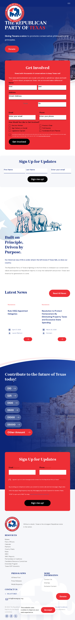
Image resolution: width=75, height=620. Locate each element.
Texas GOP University (12, 566)
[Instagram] (7, 616)
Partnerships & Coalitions (13, 559)
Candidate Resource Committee (16, 561)
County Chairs (9, 549)
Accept (48, 609)
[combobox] (23, 104)
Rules (6, 552)
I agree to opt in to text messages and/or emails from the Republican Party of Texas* (39, 479)
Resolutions (11, 305)
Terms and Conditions (60, 607)
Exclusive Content (50, 586)
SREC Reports (9, 556)
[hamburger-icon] (69, 3)
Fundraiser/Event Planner (51, 131)
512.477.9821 (12, 594)
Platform (8, 547)
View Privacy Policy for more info (44, 136)
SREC (6, 554)
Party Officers (9, 542)
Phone (42, 113)
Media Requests (16, 584)
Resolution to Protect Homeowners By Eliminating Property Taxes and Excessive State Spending (54, 317)
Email (11, 113)
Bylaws (7, 539)
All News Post (16, 577)
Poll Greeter (46, 128)
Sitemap (47, 583)
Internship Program (11, 564)
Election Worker (17, 125)
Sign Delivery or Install (19, 128)
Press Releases (16, 581)
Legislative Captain (18, 131)
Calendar (8, 544)
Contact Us (48, 579)
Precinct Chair (47, 125)
